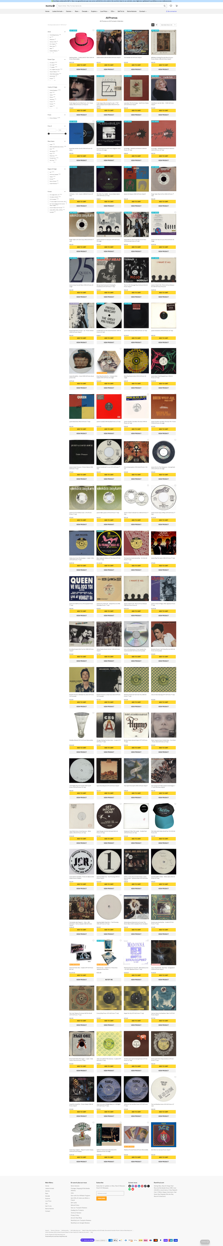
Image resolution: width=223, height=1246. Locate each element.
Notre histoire (131, 11)
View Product (81, 69)
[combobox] (109, 6)
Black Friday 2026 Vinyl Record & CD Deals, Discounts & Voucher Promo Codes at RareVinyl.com (107, 1230)
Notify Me (109, 979)
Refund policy (65, 1230)
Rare (76, 11)
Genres (68, 11)
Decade (84, 11)
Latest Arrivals (57, 11)
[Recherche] (164, 6)
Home (47, 11)
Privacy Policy (75, 1215)
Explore (94, 11)
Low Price (103, 11)
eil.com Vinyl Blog (76, 1218)
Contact (142, 11)
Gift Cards (74, 1203)
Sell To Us (121, 11)
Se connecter (172, 11)
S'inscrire (101, 1198)
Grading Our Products (77, 1210)
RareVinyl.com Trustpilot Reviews (81, 1220)
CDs (112, 11)
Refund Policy (75, 1205)
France (100, 1240)
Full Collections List (75, 1230)
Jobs (72, 1193)
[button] (152, 24)
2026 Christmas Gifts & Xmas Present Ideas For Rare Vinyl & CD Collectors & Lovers (67, 1232)
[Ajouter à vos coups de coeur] (93, 30)
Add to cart (81, 65)
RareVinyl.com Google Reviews (80, 1223)
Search (47, 1230)
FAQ (92, 1232)
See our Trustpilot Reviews (79, 1208)
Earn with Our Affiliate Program (80, 1195)
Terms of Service (76, 1213)
